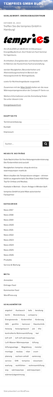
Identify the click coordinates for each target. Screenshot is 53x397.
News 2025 (9, 250)
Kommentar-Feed (11, 290)
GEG (7, 324)
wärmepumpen (33, 370)
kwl (37, 333)
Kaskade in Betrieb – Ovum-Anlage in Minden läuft (25, 187)
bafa (30, 310)
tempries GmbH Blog (24, 3)
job (33, 329)
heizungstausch (22, 329)
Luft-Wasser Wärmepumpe (17, 342)
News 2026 (9, 255)
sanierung (36, 356)
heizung (8, 329)
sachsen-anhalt (22, 356)
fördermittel (26, 319)
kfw (39, 329)
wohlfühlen (20, 365)
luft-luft (8, 338)
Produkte (8, 260)
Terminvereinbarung (13, 122)
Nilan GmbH (26, 87)
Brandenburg (19, 315)
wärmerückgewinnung (15, 375)
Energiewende (11, 319)
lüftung (35, 342)
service (8, 361)
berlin (7, 315)
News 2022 (9, 235)
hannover (26, 324)
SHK (17, 361)
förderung (39, 319)
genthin (15, 324)
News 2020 (9, 225)
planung (8, 356)
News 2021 (8, 230)
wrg (6, 370)
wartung (8, 365)
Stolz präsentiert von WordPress (16, 391)
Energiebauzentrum (12, 105)
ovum (35, 352)
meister (38, 347)
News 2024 (9, 245)
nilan (28, 352)
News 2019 (8, 220)
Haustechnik (38, 324)
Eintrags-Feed (10, 285)
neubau (19, 352)
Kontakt (7, 127)
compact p (32, 315)
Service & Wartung (12, 265)
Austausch (20, 310)
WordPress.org (10, 295)
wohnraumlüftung (36, 365)
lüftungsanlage (11, 347)
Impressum (9, 132)
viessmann (38, 361)
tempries (26, 361)
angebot (8, 310)
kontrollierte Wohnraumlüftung (19, 333)
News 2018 (8, 215)
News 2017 (8, 210)
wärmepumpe (18, 370)
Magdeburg (26, 347)
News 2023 (9, 240)
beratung (39, 310)
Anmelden (8, 280)
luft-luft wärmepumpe (25, 338)
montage (9, 352)
